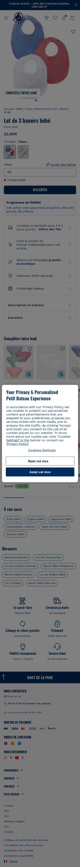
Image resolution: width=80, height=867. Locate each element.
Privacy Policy (17, 444)
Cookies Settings (42, 450)
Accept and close (40, 472)
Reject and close (38, 461)
